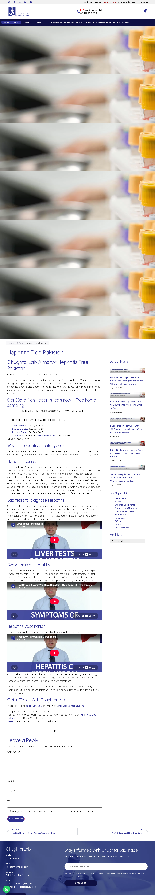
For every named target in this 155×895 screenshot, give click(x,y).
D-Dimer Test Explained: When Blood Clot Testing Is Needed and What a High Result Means (127, 380)
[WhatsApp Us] (6, 889)
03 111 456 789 (88, 715)
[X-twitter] (15, 2)
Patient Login (10, 22)
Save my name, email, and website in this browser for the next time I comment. (53, 811)
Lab (32, 22)
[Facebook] (9, 2)
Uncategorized (122, 528)
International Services (96, 22)
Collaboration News (124, 511)
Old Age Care (72, 22)
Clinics (47, 22)
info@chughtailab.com (71, 706)
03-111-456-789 (88, 13)
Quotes (118, 524)
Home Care (120, 515)
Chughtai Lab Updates (126, 508)
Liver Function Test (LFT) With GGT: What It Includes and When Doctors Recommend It (126, 429)
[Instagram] (25, 2)
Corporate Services (126, 2)
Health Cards (111, 22)
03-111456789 (12, 858)
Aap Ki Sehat (121, 498)
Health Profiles (123, 22)
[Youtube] (31, 2)
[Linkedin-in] (20, 2)
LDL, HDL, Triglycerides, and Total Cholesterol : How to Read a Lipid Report (126, 453)
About (27, 22)
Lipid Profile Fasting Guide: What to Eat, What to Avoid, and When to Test (126, 404)
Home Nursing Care (58, 22)
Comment (13, 752)
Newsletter (120, 518)
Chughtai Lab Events (125, 505)
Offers (20, 343)
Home (11, 343)
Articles (118, 501)
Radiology (39, 22)
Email (11, 791)
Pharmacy (83, 22)
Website (11, 801)
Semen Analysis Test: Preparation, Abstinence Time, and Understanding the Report (127, 477)
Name (11, 781)
